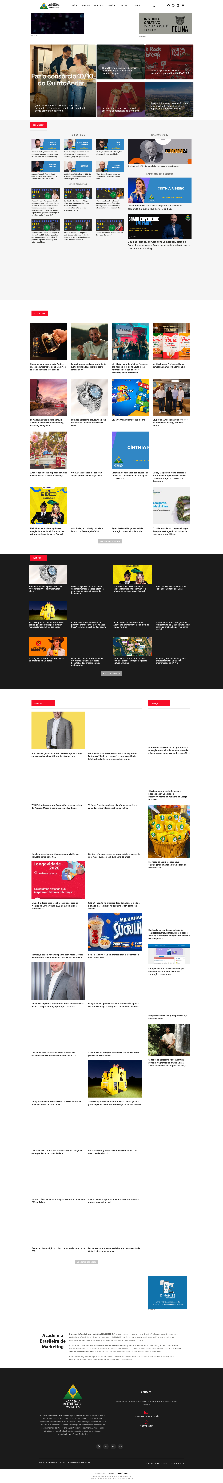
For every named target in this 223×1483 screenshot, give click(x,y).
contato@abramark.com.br (146, 1416)
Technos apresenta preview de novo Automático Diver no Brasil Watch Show (88, 422)
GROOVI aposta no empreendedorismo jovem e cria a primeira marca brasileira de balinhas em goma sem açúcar (114, 905)
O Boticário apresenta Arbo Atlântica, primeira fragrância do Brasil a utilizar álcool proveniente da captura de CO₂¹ (167, 1062)
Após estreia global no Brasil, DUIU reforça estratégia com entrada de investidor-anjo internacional (56, 755)
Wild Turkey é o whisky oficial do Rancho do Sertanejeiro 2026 (87, 530)
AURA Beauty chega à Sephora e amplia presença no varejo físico (86, 474)
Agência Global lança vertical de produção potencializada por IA (127, 530)
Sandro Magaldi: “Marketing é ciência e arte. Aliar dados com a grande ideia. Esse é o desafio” (44, 176)
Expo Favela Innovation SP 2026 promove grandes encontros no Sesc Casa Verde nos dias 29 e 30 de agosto (88, 624)
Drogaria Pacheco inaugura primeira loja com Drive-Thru (167, 1017)
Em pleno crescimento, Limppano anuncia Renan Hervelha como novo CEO (55, 855)
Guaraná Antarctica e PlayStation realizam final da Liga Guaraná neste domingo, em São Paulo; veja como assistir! (173, 625)
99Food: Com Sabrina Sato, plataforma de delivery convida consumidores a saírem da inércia (112, 806)
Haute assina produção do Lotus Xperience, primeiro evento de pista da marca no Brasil (131, 624)
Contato (137, 5)
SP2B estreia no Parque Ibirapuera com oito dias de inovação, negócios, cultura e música (130, 660)
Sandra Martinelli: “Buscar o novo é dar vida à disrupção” (109, 233)
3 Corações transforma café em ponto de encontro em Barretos (46, 659)
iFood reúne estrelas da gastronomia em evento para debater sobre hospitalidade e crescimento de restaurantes (88, 661)
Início (75, 5)
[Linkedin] (178, 5)
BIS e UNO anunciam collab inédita (128, 419)
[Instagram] (173, 5)
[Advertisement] (160, 274)
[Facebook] (168, 5)
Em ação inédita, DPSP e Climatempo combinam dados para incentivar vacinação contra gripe (166, 971)
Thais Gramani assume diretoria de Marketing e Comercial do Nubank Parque (119, 70)
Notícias (112, 5)
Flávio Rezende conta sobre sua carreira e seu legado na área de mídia (108, 176)
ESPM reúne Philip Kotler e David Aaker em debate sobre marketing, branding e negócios (47, 422)
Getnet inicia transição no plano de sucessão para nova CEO (58, 1250)
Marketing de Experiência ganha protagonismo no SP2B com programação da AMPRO (171, 660)
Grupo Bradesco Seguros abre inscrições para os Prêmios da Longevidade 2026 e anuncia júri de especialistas (54, 905)
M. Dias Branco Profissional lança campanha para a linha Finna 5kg (169, 365)
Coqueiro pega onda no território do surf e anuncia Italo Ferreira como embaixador (88, 366)
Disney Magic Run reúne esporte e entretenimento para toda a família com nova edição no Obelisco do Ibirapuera (169, 477)
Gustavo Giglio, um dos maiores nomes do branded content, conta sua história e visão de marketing (44, 154)
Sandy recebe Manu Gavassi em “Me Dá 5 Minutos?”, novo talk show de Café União (57, 1103)
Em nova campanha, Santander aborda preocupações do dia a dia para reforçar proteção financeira (57, 1005)
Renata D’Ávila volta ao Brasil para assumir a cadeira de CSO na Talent (58, 1201)
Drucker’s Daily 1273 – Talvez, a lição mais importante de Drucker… (154, 166)
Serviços (125, 5)
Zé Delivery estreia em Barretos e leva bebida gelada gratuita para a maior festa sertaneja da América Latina (46, 624)
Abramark (85, 5)
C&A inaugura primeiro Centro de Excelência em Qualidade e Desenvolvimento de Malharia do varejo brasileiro (167, 795)
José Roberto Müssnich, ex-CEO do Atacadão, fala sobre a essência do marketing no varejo (77, 176)
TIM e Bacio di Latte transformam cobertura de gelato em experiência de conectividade (57, 1152)
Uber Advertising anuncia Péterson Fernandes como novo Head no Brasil (113, 1152)
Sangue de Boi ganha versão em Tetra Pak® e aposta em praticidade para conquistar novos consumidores (113, 1005)
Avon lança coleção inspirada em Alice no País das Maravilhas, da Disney (48, 474)
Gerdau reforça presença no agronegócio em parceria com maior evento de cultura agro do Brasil (114, 855)
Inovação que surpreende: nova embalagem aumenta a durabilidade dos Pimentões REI (167, 864)
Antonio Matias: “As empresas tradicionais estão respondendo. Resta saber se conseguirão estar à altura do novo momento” (77, 236)
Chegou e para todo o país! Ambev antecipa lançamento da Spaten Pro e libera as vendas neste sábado (48, 366)
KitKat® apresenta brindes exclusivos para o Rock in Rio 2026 (169, 72)
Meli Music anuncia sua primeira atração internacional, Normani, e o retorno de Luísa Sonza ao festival (47, 531)
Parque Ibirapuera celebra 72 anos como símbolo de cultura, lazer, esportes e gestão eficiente (169, 106)
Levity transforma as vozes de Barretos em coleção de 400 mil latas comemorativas (114, 1250)
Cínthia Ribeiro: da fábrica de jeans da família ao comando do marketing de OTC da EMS (155, 207)
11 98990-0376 (146, 1426)
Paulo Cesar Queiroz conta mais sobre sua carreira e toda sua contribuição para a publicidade (76, 154)
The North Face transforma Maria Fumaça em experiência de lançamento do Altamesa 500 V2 (54, 1054)
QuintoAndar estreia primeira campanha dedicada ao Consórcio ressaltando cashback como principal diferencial (60, 108)
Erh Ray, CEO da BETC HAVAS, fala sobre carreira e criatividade (109, 152)
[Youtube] (183, 5)
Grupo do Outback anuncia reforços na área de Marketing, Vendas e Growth (170, 422)
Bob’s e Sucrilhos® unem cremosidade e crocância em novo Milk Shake (113, 956)
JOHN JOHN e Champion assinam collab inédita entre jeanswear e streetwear (113, 1054)
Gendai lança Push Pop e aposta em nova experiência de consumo (121, 109)
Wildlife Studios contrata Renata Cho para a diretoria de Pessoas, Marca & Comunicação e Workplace (56, 806)
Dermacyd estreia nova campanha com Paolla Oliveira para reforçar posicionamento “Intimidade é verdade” (57, 956)
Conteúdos (99, 5)
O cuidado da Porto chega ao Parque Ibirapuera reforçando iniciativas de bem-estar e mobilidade (170, 531)
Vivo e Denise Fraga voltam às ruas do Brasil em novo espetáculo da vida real (113, 1201)
